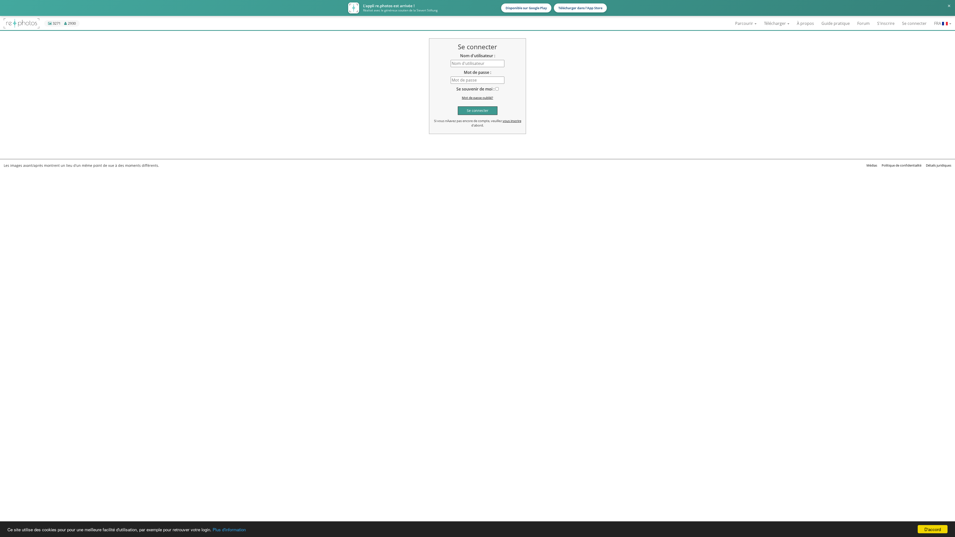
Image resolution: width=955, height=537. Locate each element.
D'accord (932, 529)
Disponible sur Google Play (526, 8)
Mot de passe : (477, 72)
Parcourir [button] (744, 23)
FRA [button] (938, 23)
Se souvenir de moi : (475, 89)
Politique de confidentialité (901, 165)
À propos (805, 23)
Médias (871, 165)
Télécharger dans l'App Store (580, 8)
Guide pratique (835, 23)
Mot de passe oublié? (477, 97)
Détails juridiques (938, 165)
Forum (863, 23)
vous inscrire (512, 121)
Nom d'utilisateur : (477, 55)
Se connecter (914, 23)
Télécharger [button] (775, 23)
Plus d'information (229, 529)
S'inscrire (886, 23)
